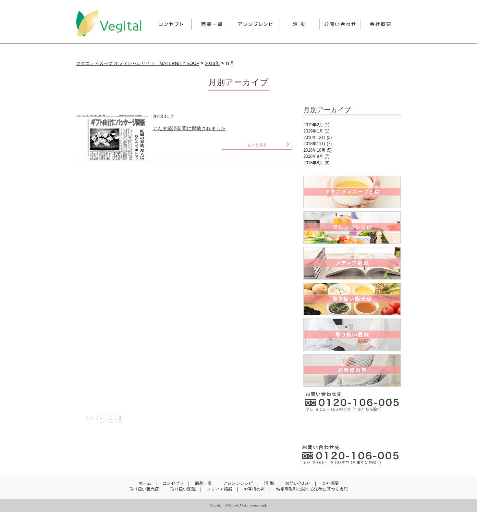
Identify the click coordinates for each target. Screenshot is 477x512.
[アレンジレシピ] (255, 24)
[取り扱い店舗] (352, 299)
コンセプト (173, 483)
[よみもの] (299, 24)
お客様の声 (254, 489)
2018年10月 (314, 150)
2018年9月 (313, 156)
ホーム (145, 483)
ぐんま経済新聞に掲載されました (189, 128)
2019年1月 (313, 131)
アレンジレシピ (238, 483)
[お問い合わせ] (340, 24)
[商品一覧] (211, 24)
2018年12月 (314, 137)
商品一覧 (203, 483)
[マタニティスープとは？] (352, 192)
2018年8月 (313, 162)
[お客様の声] (352, 370)
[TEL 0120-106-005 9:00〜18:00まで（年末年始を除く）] (350, 454)
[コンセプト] (171, 24)
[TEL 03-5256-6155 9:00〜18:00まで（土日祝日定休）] (352, 401)
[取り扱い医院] (352, 334)
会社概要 (330, 483)
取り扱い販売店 (144, 489)
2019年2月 (313, 124)
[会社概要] (380, 24)
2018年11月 (314, 143)
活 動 (269, 483)
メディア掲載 (219, 489)
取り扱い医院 (183, 489)
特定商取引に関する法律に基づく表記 (312, 489)
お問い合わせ (298, 483)
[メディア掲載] (352, 263)
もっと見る (257, 145)
